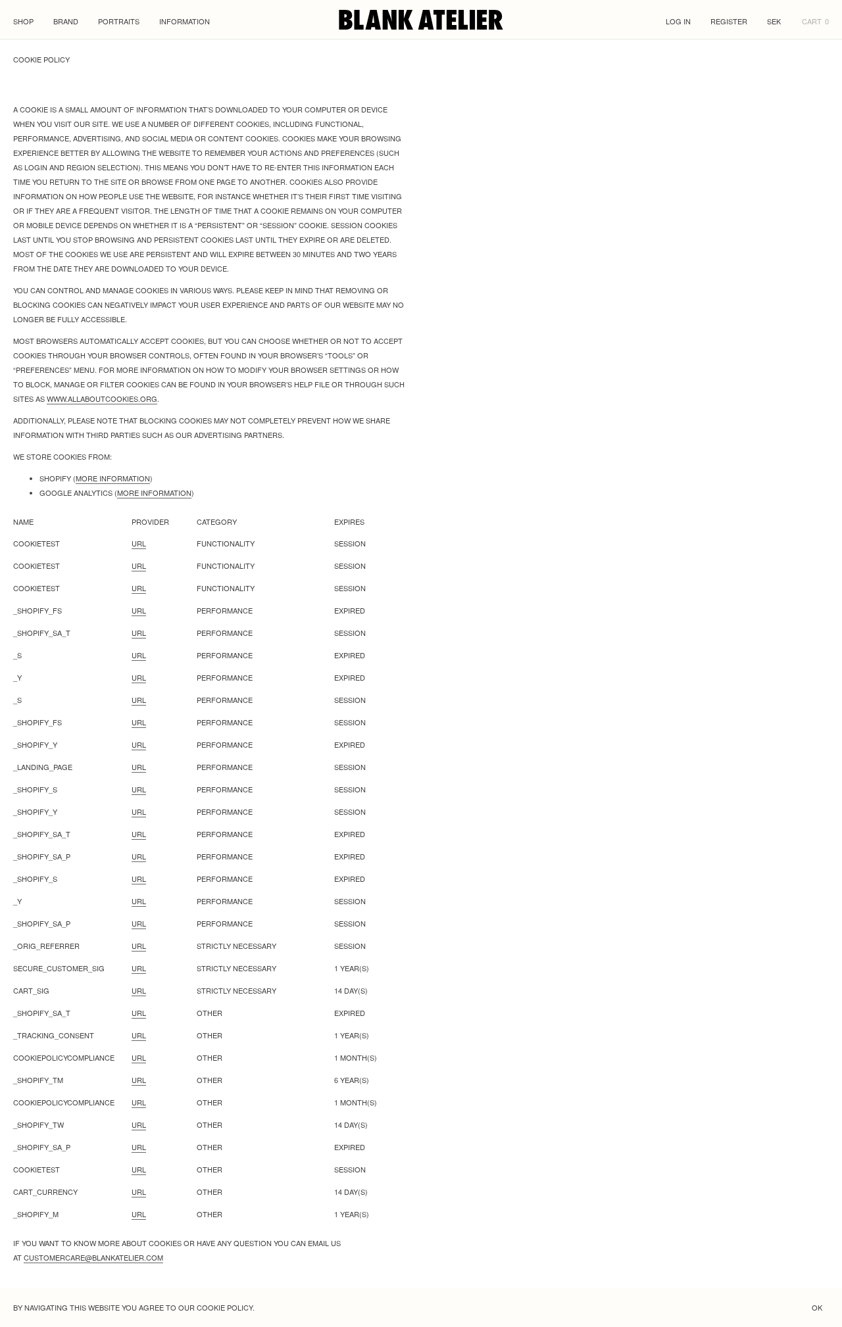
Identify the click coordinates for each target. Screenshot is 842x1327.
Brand (65, 21)
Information (184, 21)
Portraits (118, 21)
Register (728, 21)
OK (817, 1307)
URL (139, 543)
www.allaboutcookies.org (102, 398)
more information (113, 478)
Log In (678, 21)
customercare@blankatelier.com (93, 1257)
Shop (23, 21)
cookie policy (225, 1307)
